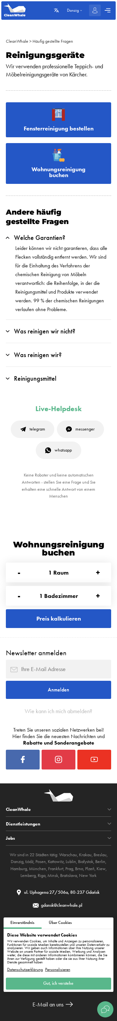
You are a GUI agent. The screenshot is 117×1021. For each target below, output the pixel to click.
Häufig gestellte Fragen (52, 41)
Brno (79, 868)
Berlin (100, 861)
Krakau (85, 855)
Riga (42, 875)
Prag (69, 868)
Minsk (52, 875)
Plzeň (90, 868)
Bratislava (68, 875)
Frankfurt (55, 868)
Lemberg (28, 875)
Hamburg (18, 868)
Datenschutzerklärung (25, 970)
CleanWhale (17, 41)
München (37, 868)
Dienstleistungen (23, 824)
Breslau (100, 855)
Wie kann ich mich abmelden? (58, 711)
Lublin (71, 861)
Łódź (29, 861)
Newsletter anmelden (36, 653)
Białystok (85, 861)
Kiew (101, 868)
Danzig (17, 861)
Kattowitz (56, 861)
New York (88, 875)
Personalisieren (57, 970)
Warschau (68, 855)
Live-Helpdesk (58, 408)
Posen (40, 861)
